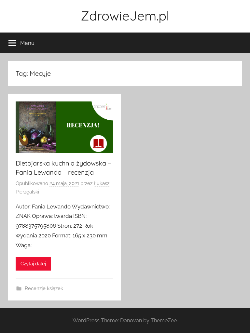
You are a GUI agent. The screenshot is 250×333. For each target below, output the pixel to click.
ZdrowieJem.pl (125, 15)
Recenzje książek (44, 288)
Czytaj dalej (33, 264)
